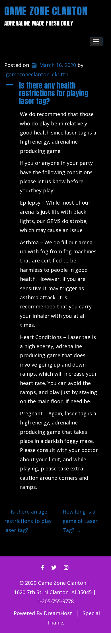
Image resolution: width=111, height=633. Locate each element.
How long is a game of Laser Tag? (80, 520)
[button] (55, 93)
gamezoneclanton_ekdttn (37, 74)
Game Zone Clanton (46, 11)
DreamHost (58, 613)
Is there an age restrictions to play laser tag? (28, 520)
